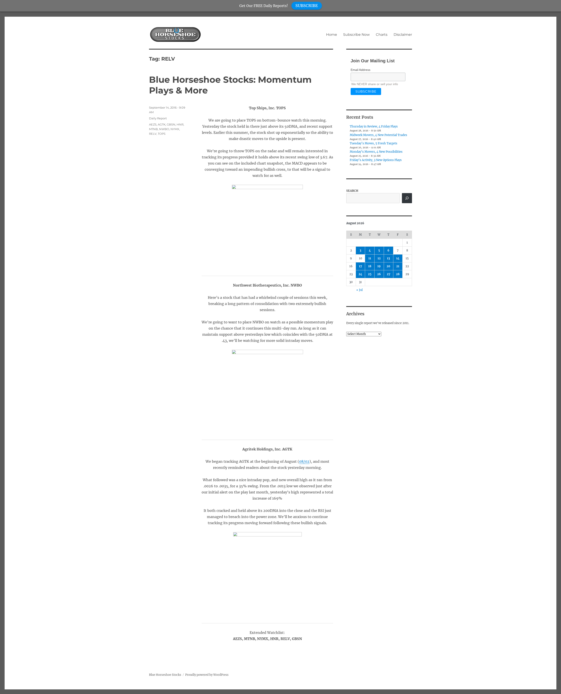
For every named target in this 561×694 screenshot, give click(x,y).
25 (369, 274)
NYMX (174, 129)
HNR (180, 124)
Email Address (360, 70)
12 (379, 258)
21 (397, 266)
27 (388, 274)
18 (369, 266)
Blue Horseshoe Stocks (165, 675)
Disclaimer (403, 34)
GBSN (171, 124)
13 (388, 258)
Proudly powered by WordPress (207, 675)
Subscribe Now (356, 34)
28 (397, 274)
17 (360, 266)
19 (379, 266)
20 (388, 266)
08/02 (304, 461)
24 (360, 274)
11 (369, 258)
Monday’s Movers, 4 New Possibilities (376, 152)
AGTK (161, 124)
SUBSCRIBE (306, 5)
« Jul (359, 290)
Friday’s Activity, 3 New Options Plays (376, 160)
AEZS (152, 124)
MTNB (153, 129)
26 (379, 274)
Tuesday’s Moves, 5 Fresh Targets (373, 143)
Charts (381, 34)
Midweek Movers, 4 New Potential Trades (378, 135)
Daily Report (158, 118)
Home (331, 34)
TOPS (161, 133)
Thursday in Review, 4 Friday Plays (374, 126)
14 (397, 258)
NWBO (164, 129)
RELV (152, 133)
